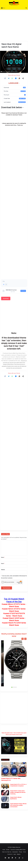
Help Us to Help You (6, 844)
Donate (7, 842)
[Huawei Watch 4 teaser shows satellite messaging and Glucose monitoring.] (5, 785)
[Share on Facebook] (5, 78)
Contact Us (9, 846)
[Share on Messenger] (15, 78)
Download (23, 290)
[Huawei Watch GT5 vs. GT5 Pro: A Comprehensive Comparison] (5, 778)
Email (2, 563)
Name (3, 557)
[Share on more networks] (23, 78)
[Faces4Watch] (14, 3)
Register (19, 846)
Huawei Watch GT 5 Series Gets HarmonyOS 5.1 (10, 771)
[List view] (6, 284)
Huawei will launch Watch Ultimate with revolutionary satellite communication (18, 797)
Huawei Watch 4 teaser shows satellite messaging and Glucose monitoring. (17, 785)
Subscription (15, 844)
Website (3, 569)
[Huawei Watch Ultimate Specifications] (5, 791)
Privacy (20, 844)
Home (4, 842)
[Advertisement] (14, 26)
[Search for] (26, 8)
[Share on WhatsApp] (12, 78)
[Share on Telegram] (8, 78)
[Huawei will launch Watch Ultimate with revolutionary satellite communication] (5, 798)
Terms (24, 844)
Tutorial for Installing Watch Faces (17, 842)
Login (14, 846)
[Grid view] (4, 284)
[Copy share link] (19, 78)
